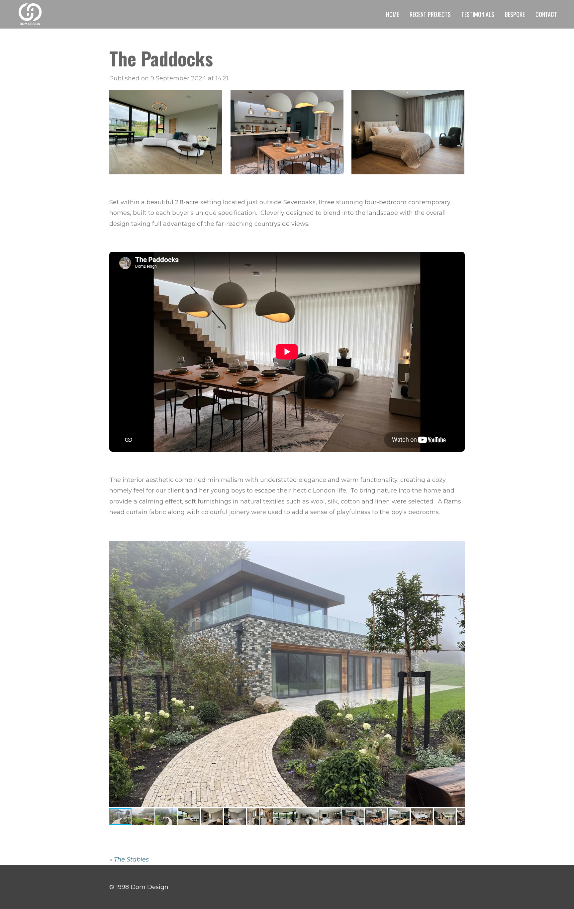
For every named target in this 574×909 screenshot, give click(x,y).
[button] (458, 546)
